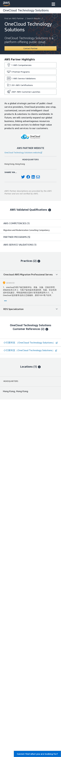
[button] (53, 4)
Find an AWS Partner (14, 18)
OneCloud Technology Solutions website (22, 152)
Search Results (33, 18)
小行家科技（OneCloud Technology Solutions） (29, 350)
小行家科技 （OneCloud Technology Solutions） (29, 342)
